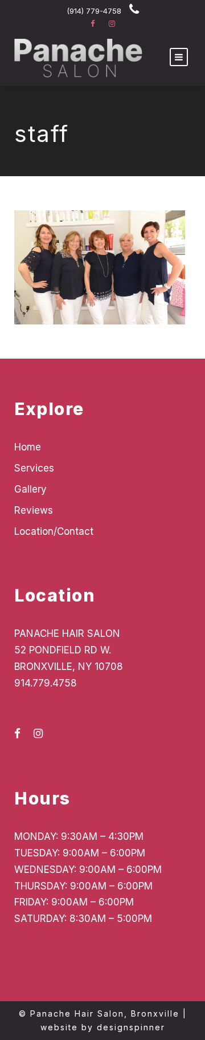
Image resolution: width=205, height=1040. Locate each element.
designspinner (131, 1027)
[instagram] (112, 23)
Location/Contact (53, 531)
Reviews (33, 510)
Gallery (30, 489)
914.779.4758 (45, 683)
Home (27, 447)
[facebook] (93, 23)
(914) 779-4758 (94, 10)
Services (34, 468)
